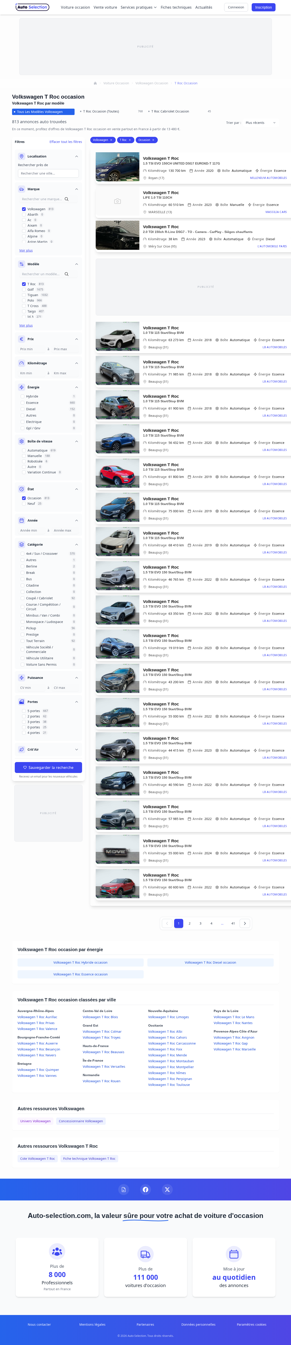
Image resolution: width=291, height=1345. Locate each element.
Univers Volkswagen (35, 1121)
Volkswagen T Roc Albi (165, 1031)
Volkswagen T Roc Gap (231, 1043)
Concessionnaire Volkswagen (81, 1121)
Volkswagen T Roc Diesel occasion (210, 962)
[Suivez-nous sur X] (167, 1189)
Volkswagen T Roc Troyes (101, 1037)
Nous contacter (39, 1324)
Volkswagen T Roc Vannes (37, 1076)
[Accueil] (95, 83)
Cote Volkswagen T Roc (37, 1158)
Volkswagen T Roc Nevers (37, 1055)
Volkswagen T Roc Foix (165, 1049)
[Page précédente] (167, 923)
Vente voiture (105, 7)
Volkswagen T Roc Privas (36, 1023)
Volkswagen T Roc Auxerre (38, 1043)
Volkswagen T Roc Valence (37, 1029)
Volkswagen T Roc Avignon (234, 1037)
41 (233, 923)
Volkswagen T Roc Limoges (168, 1017)
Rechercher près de (33, 165)
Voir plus (26, 250)
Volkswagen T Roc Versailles (104, 1066)
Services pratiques (137, 7)
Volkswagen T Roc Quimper (38, 1070)
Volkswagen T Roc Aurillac (37, 1017)
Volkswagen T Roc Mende (167, 1055)
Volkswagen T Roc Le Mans (234, 1017)
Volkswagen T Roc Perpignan (170, 1079)
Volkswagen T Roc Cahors (167, 1037)
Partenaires (145, 1324)
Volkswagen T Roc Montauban (171, 1061)
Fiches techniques (176, 7)
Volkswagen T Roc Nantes (233, 1023)
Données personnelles (198, 1324)
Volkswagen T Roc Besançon (39, 1049)
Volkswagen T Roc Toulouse (169, 1085)
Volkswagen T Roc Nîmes (167, 1073)
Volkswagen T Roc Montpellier (171, 1067)
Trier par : (233, 123)
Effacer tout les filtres (66, 142)
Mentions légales (92, 1324)
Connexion (236, 7)
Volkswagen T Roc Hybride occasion (80, 962)
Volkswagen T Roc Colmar (102, 1031)
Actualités (203, 7)
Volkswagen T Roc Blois (100, 1017)
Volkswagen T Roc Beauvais (103, 1052)
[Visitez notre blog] (123, 1189)
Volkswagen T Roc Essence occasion (80, 974)
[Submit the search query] (66, 199)
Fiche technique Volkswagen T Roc (89, 1158)
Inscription (263, 7)
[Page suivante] (245, 923)
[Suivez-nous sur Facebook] (145, 1189)
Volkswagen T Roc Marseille (235, 1049)
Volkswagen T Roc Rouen (101, 1081)
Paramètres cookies (251, 1324)
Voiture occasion (75, 7)
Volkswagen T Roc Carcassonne (172, 1043)
